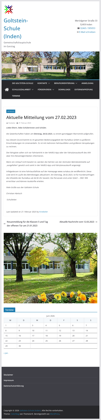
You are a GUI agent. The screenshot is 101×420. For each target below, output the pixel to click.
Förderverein (44, 89)
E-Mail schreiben (87, 32)
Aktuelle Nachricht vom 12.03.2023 (77, 221)
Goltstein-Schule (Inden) (16, 28)
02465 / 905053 (87, 28)
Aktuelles (10, 111)
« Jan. (6, 353)
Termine (16, 96)
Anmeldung (87, 83)
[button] (48, 83)
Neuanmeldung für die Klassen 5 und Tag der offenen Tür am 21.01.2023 (27, 223)
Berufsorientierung (64, 83)
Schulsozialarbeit (21, 89)
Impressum (9, 380)
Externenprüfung (84, 89)
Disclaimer (8, 375)
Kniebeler (11, 123)
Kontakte (42, 83)
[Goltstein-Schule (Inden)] (7, 89)
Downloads (64, 89)
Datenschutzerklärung (14, 386)
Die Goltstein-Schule (22, 83)
